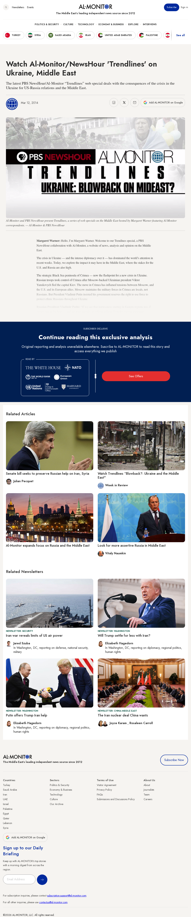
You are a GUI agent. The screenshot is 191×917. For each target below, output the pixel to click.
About (147, 785)
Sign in (184, 7)
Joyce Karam (119, 723)
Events (30, 7)
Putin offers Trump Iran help (26, 715)
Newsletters (18, 7)
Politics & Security (47, 24)
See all (180, 35)
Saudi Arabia (10, 790)
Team (147, 794)
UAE (5, 799)
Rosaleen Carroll (141, 723)
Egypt (6, 813)
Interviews (149, 24)
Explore (133, 24)
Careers (148, 799)
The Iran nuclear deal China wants (123, 715)
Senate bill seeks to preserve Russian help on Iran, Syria (47, 473)
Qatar (6, 818)
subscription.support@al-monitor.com (66, 895)
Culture (68, 24)
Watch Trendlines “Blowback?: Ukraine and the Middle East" (138, 475)
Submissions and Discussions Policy (116, 799)
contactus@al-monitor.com (53, 902)
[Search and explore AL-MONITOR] (6, 7)
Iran (5, 794)
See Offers (136, 376)
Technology (86, 24)
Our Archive (56, 804)
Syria (5, 828)
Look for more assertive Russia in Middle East (132, 545)
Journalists (149, 790)
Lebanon (7, 823)
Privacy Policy (104, 790)
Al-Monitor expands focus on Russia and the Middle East (48, 545)
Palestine (7, 809)
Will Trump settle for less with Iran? (124, 635)
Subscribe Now (174, 760)
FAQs (100, 794)
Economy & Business (111, 24)
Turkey (6, 785)
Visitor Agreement (106, 785)
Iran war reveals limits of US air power (34, 635)
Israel (6, 804)
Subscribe (171, 7)
